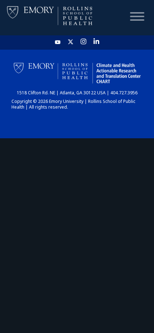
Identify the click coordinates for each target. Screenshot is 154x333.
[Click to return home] (50, 17)
